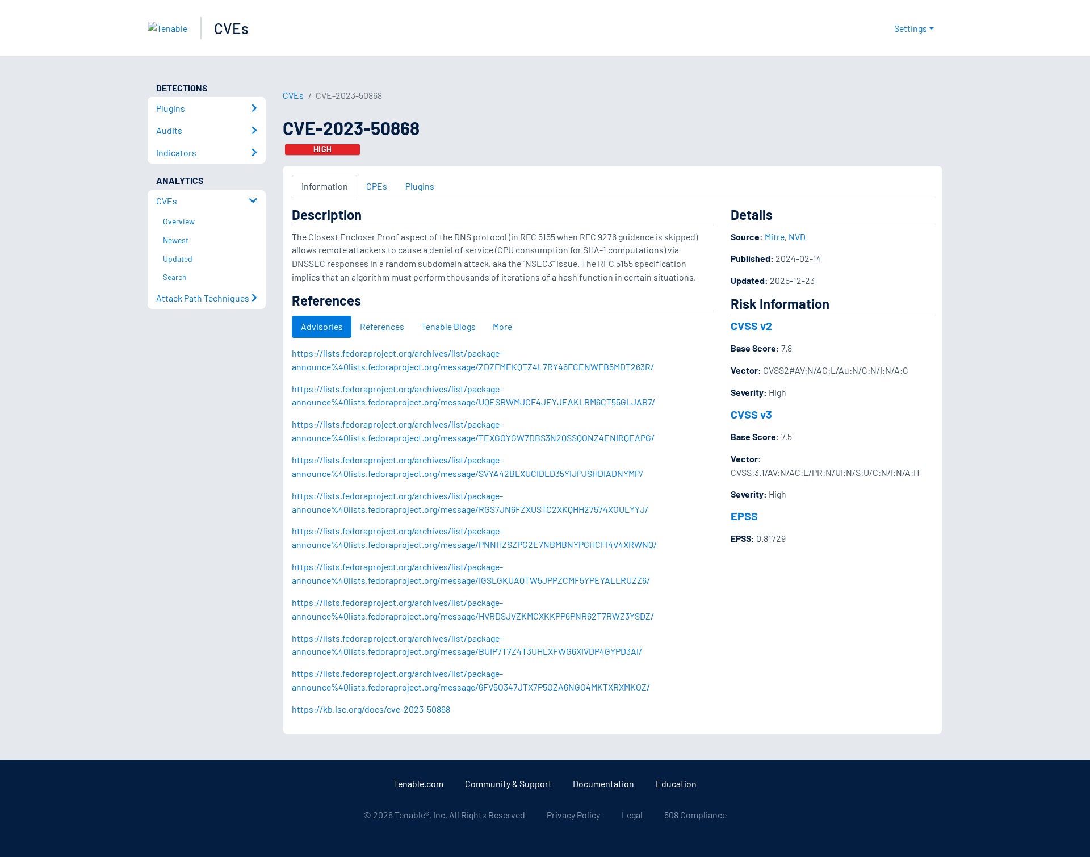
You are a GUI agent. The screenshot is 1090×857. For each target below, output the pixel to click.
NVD (797, 236)
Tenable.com (418, 783)
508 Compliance (695, 814)
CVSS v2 (751, 325)
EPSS (744, 515)
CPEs (376, 186)
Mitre (775, 236)
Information (324, 186)
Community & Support (508, 783)
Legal (632, 814)
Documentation (603, 783)
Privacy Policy (573, 814)
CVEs (231, 28)
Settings (910, 28)
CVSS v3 (751, 414)
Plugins (419, 186)
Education (676, 783)
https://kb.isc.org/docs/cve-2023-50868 (371, 709)
